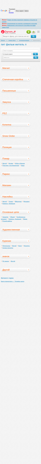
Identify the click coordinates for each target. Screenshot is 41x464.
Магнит (6, 68)
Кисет (20, 246)
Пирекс (6, 174)
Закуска (6, 102)
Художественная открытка (11, 230)
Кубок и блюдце (20, 163)
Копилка (6, 124)
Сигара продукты (7, 248)
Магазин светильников (9, 185)
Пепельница (6, 246)
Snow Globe (8, 136)
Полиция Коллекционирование (13, 147)
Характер (5, 217)
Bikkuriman (18, 201)
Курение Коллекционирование (13, 241)
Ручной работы (7, 221)
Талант (11, 201)
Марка (25, 219)
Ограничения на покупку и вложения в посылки (22, 23)
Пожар (5, 158)
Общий (12, 217)
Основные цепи (10, 212)
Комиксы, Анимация (8, 203)
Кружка (11, 163)
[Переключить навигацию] (38, 32)
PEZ (4, 113)
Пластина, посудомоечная (10, 165)
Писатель (27, 246)
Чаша (22, 165)
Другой (4, 163)
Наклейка (7, 196)
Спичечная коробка (12, 79)
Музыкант (27, 201)
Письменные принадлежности (11, 91)
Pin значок (5, 261)
